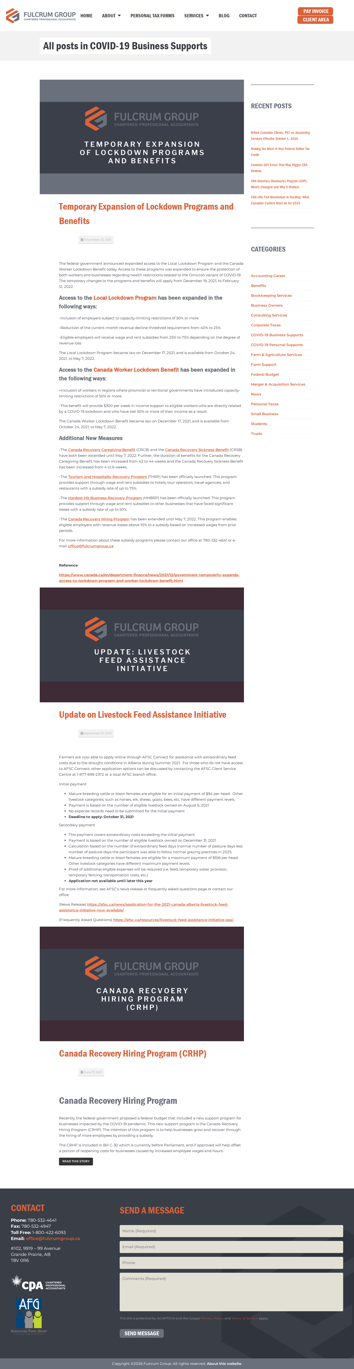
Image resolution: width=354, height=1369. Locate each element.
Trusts (256, 433)
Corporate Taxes (266, 325)
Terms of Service (244, 1318)
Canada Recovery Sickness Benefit (197, 449)
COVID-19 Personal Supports (277, 344)
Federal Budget (265, 374)
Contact (248, 16)
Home (86, 16)
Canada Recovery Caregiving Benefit (101, 449)
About (108, 16)
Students (259, 423)
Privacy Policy (212, 1318)
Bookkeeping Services (271, 295)
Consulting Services (269, 315)
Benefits (258, 285)
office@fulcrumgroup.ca (90, 546)
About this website (224, 1363)
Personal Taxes (265, 404)
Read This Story (76, 1161)
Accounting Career (268, 275)
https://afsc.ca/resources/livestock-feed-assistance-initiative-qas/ (173, 919)
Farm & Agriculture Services (276, 354)
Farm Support (263, 364)
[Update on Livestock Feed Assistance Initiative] (142, 644)
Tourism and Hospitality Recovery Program (107, 476)
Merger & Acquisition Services (278, 384)
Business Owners (267, 305)
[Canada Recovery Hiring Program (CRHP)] (142, 983)
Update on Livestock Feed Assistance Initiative (142, 714)
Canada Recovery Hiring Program (99, 519)
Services (193, 16)
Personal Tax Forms (153, 16)
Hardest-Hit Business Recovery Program (105, 498)
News (256, 394)
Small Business (264, 414)
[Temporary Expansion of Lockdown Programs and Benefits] (142, 136)
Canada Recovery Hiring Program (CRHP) (133, 1053)
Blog (224, 16)
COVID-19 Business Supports (277, 335)
